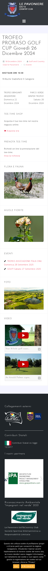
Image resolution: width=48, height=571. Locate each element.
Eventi (29, 64)
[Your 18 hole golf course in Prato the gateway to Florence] (23, 335)
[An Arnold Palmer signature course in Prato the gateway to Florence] (23, 364)
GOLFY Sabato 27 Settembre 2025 (24, 269)
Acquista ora (12, 131)
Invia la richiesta (12, 155)
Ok (16, 566)
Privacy (28, 566)
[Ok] (44, 555)
